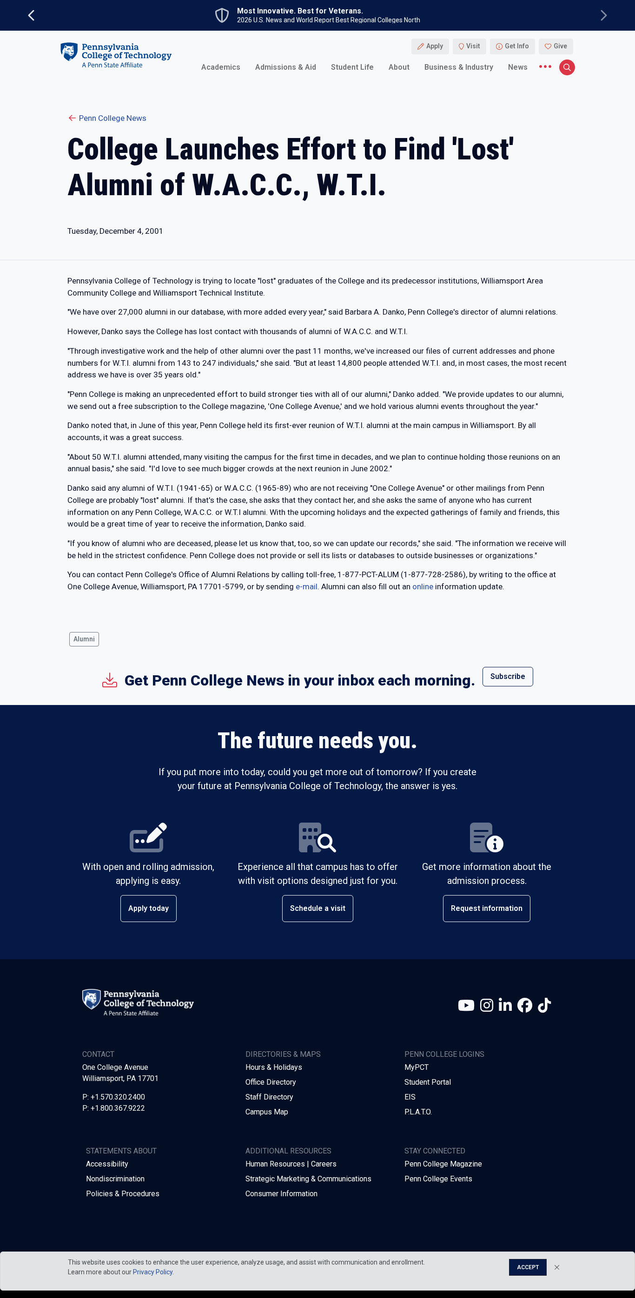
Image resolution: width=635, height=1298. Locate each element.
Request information (487, 908)
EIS (410, 1097)
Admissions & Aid (285, 67)
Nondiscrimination (115, 1178)
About (399, 67)
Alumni (84, 639)
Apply (434, 46)
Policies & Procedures (122, 1193)
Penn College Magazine (443, 1164)
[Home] (116, 55)
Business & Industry (458, 67)
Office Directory (270, 1082)
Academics (220, 67)
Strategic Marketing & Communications (308, 1178)
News (518, 67)
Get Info (517, 46)
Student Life (352, 67)
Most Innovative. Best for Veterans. (300, 11)
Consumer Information (281, 1193)
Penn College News (112, 118)
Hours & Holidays (273, 1067)
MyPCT (416, 1067)
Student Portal (427, 1082)
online (422, 586)
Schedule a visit (317, 908)
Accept (528, 1267)
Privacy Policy (152, 1272)
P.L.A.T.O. (418, 1111)
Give (560, 46)
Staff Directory (269, 1097)
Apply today (148, 908)
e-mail (307, 586)
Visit (473, 46)
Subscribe (507, 676)
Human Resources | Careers (291, 1164)
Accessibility (107, 1164)
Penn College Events (438, 1178)
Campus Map (266, 1111)
